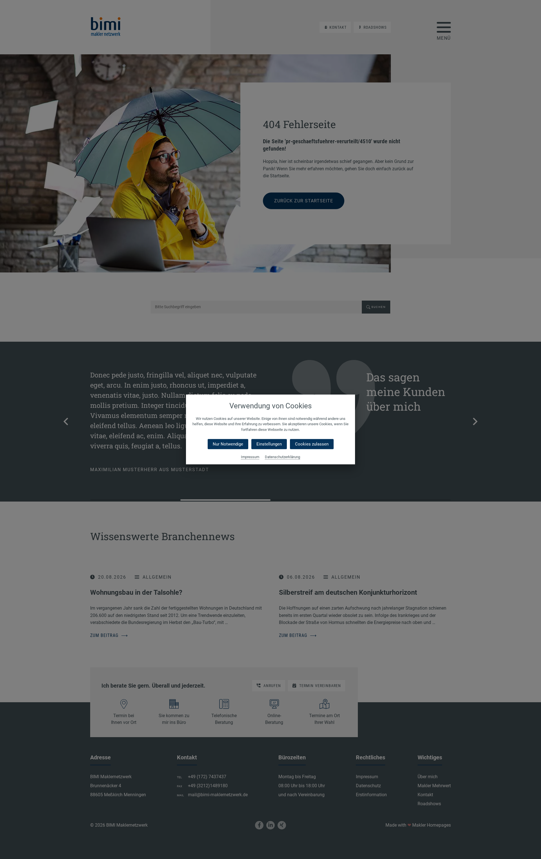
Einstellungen (269, 444)
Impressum (250, 457)
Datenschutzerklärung (282, 457)
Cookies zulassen (312, 444)
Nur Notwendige (228, 444)
